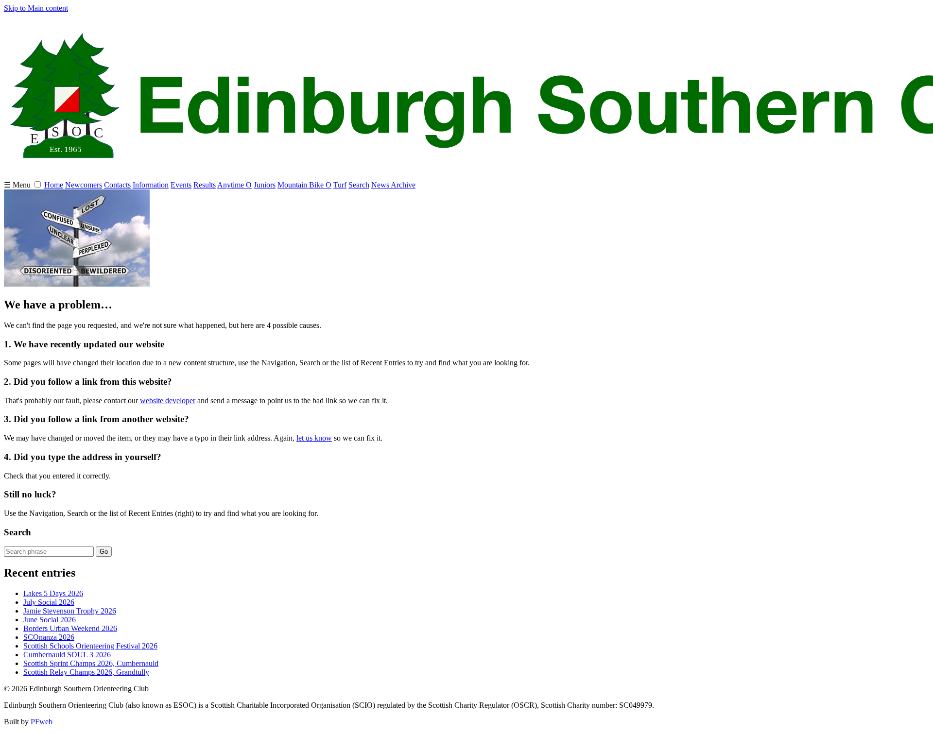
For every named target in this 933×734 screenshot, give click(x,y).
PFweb (41, 721)
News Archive (393, 185)
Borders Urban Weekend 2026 (70, 628)
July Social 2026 (48, 602)
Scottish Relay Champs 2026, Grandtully (86, 672)
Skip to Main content (36, 8)
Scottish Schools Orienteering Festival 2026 (90, 646)
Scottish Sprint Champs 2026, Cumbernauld (90, 663)
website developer (167, 400)
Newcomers (83, 185)
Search (358, 185)
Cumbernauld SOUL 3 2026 (67, 654)
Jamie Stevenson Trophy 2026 (69, 611)
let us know (314, 438)
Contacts (117, 185)
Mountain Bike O (304, 185)
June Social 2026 (49, 619)
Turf (339, 185)
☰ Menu (18, 185)
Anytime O (234, 185)
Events (181, 185)
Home (53, 185)
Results (204, 185)
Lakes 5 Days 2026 (53, 593)
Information (151, 185)
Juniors (265, 185)
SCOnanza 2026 (48, 637)
